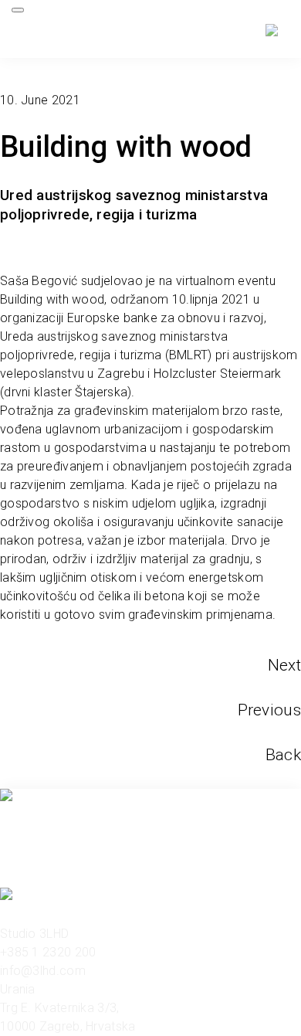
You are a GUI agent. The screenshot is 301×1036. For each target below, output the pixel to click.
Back (283, 755)
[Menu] (18, 10)
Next (284, 665)
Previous (269, 710)
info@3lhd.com (43, 970)
